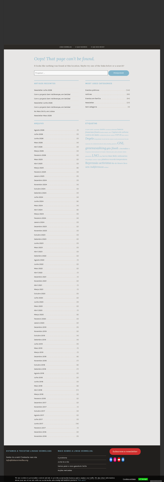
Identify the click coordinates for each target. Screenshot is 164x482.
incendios (124, 148)
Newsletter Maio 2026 (43, 116)
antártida (96, 129)
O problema (62, 458)
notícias (88, 94)
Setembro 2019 (40, 340)
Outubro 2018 (39, 365)
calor (109, 132)
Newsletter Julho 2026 (43, 90)
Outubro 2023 (39, 235)
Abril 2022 (38, 273)
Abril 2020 (38, 310)
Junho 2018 (38, 382)
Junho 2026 (38, 138)
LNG (95, 155)
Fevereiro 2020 (40, 319)
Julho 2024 (38, 197)
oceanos (95, 159)
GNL (120, 143)
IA (119, 149)
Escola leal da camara (108, 139)
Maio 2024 (38, 206)
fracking (109, 144)
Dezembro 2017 (40, 403)
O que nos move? (98, 47)
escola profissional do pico (121, 139)
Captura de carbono (120, 132)
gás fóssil (112, 148)
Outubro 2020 (39, 294)
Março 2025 (39, 168)
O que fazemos (81, 47)
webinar (106, 167)
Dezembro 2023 (40, 227)
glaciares (114, 144)
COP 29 (118, 135)
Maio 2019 (38, 348)
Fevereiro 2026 (40, 155)
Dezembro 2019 (40, 327)
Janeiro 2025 (39, 176)
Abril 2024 (38, 210)
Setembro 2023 (40, 239)
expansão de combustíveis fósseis (94, 144)
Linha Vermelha (65, 47)
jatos (112, 152)
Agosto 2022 (39, 260)
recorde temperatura (118, 159)
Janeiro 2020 (39, 323)
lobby (100, 156)
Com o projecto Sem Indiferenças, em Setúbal (52, 94)
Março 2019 (38, 352)
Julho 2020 (38, 298)
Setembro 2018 (40, 369)
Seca (125, 163)
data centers (125, 135)
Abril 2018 (38, 390)
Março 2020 (39, 315)
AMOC (91, 129)
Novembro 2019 (40, 331)
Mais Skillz (112, 156)
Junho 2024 (38, 201)
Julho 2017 (38, 419)
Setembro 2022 (40, 256)
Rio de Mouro (117, 163)
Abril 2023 (38, 252)
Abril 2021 (38, 285)
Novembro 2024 (40, 185)
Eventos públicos (92, 90)
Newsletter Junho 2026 (43, 103)
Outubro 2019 (39, 336)
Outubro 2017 (39, 411)
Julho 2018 (38, 378)
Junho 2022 (38, 264)
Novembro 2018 (40, 361)
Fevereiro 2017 (40, 428)
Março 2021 (38, 289)
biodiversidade (104, 132)
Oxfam (99, 159)
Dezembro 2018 (40, 357)
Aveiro (102, 129)
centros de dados (92, 135)
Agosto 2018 (39, 373)
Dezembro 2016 (40, 432)
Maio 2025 (38, 159)
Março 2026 (39, 151)
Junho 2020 (38, 302)
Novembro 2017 (40, 407)
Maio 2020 (38, 306)
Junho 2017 (38, 424)
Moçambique (88, 159)
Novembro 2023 (40, 231)
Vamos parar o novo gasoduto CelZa (72, 466)
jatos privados (118, 152)
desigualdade (97, 139)
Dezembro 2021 (40, 277)
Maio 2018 (38, 386)
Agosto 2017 (39, 415)
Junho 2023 (38, 243)
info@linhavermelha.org (17, 460)
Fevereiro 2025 (40, 172)
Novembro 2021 (40, 281)
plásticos (105, 159)
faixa (105, 144)
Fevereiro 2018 (40, 399)
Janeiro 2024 (39, 222)
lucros (105, 156)
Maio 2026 (38, 143)
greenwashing (95, 148)
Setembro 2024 (40, 193)
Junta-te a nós (63, 462)
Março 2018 (38, 394)
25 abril (87, 129)
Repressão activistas (98, 163)
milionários (122, 156)
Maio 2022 (38, 269)
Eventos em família (93, 99)
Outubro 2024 (39, 189)
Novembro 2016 (40, 436)
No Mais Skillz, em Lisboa (44, 111)
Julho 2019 (38, 344)
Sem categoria (91, 107)
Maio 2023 (38, 248)
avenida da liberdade (111, 129)
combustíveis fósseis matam (107, 135)
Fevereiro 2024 (40, 218)
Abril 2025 (38, 164)
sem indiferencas (94, 166)
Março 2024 (39, 214)
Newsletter (89, 103)
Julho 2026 (38, 134)
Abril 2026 (38, 147)
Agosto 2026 (39, 130)
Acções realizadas (65, 470)
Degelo (89, 138)
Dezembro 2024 (40, 180)
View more (82, 480)
